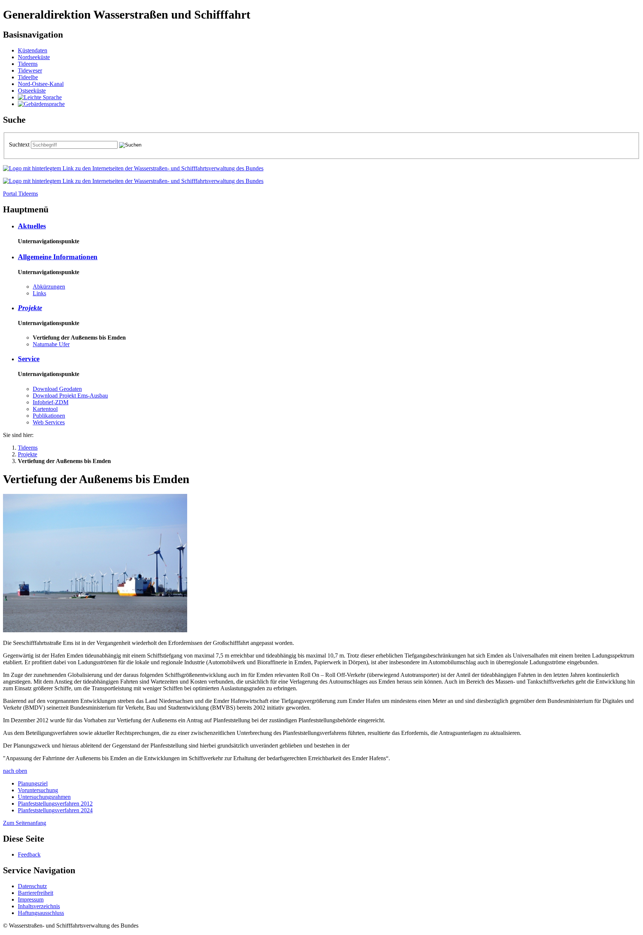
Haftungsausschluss (41, 913)
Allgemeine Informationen (57, 257)
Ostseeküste (32, 90)
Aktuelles (32, 226)
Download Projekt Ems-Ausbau (70, 395)
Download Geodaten (57, 389)
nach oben (15, 771)
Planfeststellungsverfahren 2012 (55, 803)
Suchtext (20, 144)
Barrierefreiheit (35, 893)
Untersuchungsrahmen (44, 797)
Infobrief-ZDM (50, 402)
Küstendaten (32, 50)
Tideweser (30, 70)
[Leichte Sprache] (40, 97)
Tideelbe (28, 77)
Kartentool (45, 409)
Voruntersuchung (38, 790)
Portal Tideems (20, 193)
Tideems (28, 64)
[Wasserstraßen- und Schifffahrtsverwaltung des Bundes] (133, 168)
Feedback (29, 854)
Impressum (31, 899)
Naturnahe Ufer (51, 344)
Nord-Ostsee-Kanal (41, 84)
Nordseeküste (34, 57)
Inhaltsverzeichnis (39, 906)
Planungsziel (33, 783)
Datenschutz (32, 886)
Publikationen (49, 415)
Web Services (49, 422)
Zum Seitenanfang (24, 823)
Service (28, 359)
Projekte (30, 308)
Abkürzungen (49, 286)
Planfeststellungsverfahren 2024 (55, 810)
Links (39, 293)
